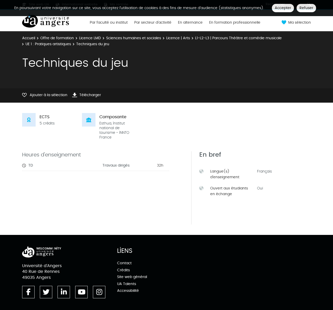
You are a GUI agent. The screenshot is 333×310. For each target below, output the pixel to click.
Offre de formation (57, 38)
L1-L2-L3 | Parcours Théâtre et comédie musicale (238, 38)
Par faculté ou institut (109, 22)
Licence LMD (90, 38)
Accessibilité (128, 290)
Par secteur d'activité (152, 22)
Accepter (283, 8)
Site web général (132, 277)
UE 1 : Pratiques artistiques (48, 44)
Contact (124, 263)
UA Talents (126, 284)
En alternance (190, 22)
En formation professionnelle (234, 22)
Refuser (306, 8)
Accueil (28, 38)
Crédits (123, 270)
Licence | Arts (178, 38)
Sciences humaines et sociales (133, 38)
